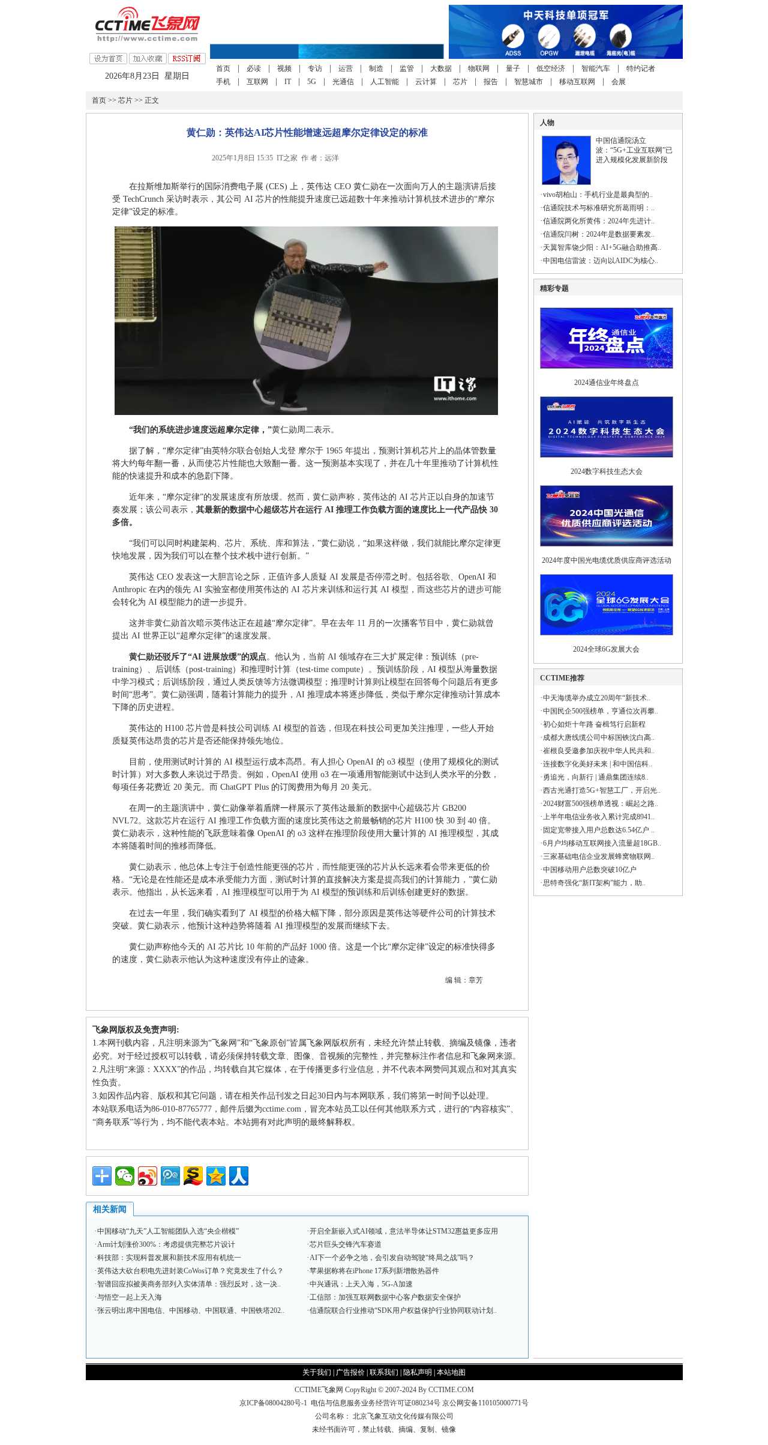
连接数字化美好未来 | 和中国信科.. (597, 764)
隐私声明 (417, 1372)
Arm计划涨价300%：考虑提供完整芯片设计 (166, 1244)
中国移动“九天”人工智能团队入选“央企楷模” (168, 1231)
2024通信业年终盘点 (606, 382)
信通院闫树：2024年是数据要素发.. (599, 234)
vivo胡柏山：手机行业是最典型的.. (598, 194)
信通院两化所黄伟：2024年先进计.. (599, 221)
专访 (315, 68)
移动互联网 (577, 81)
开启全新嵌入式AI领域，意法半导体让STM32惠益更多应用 (404, 1231)
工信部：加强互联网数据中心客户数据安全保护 (385, 1297)
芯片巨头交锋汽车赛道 (346, 1244)
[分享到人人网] (238, 1176)
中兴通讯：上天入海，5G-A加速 (361, 1284)
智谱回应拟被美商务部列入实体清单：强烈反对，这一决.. (189, 1284)
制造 (376, 68)
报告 (491, 81)
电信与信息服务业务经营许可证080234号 (376, 1403)
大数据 (441, 68)
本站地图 (451, 1372)
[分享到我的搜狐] (193, 1176)
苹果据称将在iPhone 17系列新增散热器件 (374, 1271)
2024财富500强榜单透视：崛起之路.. (600, 803)
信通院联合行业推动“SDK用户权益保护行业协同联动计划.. (403, 1310)
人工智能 (384, 81)
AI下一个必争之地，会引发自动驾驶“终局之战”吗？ (392, 1257)
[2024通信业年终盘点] (606, 372)
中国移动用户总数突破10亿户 (590, 869)
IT (287, 81)
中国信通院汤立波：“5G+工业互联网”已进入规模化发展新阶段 (634, 150)
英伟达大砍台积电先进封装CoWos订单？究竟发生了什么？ (190, 1271)
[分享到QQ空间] (216, 1176)
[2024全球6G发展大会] (606, 639)
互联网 (257, 81)
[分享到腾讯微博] (170, 1176)
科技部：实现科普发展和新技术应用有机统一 (169, 1257)
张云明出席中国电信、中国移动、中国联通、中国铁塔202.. (190, 1310)
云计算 (426, 81)
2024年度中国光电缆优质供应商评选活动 (606, 560)
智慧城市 (528, 81)
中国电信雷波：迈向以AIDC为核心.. (600, 260)
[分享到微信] (124, 1176)
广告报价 (350, 1372)
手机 (223, 81)
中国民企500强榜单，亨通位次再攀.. (600, 711)
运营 (345, 68)
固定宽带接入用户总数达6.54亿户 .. (599, 830)
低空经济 (550, 68)
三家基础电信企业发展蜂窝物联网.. (599, 856)
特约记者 (640, 68)
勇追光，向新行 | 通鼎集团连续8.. (596, 777)
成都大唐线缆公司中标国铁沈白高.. (599, 737)
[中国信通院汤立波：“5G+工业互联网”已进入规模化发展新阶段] (566, 182)
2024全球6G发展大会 (606, 649)
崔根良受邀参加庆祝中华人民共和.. (599, 751)
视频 (284, 68)
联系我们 (384, 1372)
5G (311, 81)
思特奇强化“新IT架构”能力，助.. (594, 883)
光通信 (343, 81)
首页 (223, 68)
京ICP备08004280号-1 (273, 1403)
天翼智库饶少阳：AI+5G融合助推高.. (602, 247)
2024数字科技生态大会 (607, 471)
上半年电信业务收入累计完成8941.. (599, 817)
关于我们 (316, 1372)
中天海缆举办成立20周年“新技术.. (596, 698)
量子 (513, 68)
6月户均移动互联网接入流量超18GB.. (602, 843)
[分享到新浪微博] (147, 1176)
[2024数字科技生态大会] (606, 461)
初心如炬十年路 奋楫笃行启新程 (594, 724)
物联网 (479, 68)
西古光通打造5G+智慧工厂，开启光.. (602, 790)
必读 (254, 68)
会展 (618, 81)
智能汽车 (595, 68)
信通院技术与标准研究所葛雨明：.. (599, 208)
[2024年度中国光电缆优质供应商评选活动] (606, 550)
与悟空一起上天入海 (129, 1297)
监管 (407, 68)
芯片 (460, 81)
